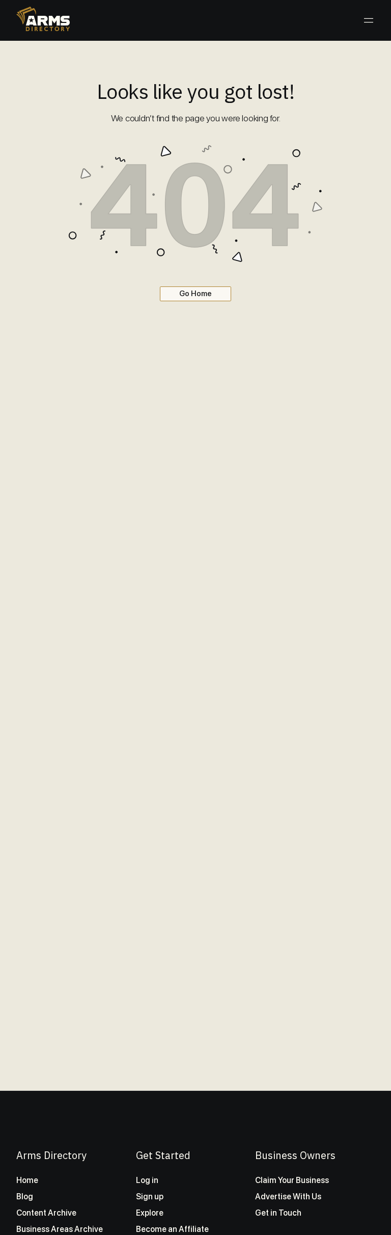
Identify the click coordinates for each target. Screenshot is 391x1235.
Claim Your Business (292, 1180)
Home (27, 1180)
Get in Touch (278, 1213)
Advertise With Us (288, 1196)
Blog (24, 1196)
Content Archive (46, 1213)
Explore (149, 1213)
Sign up (149, 1196)
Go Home (195, 293)
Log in (147, 1180)
